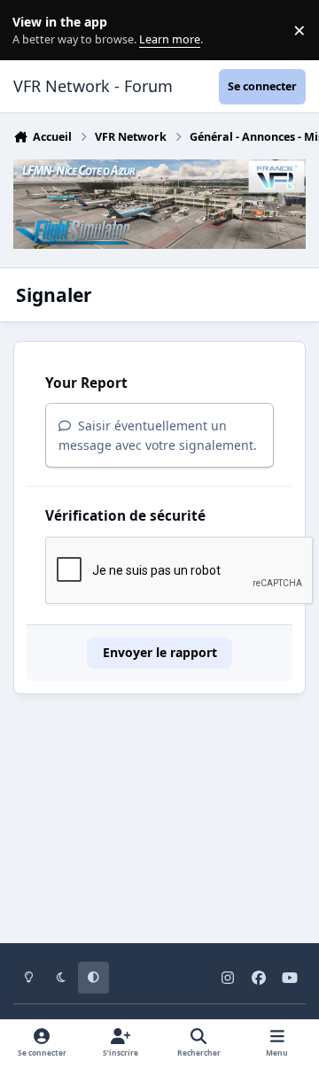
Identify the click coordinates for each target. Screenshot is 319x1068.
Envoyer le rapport (160, 652)
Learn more (34, 30)
